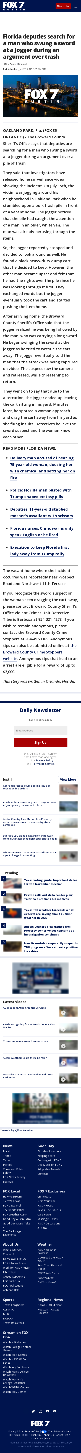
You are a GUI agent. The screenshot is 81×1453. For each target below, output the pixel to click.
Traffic (7, 1155)
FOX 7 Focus (45, 1205)
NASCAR (8, 1318)
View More (68, 779)
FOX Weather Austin (15, 1214)
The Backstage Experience (12, 1233)
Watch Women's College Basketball (14, 1381)
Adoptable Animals (48, 1169)
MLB (6, 1314)
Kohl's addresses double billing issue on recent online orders (26, 787)
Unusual (22, 64)
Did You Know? (46, 1282)
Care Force (44, 1214)
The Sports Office (13, 1210)
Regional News (50, 1299)
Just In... (9, 779)
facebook (26, 1411)
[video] (68, 1011)
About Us (11, 1244)
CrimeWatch (44, 1196)
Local (6, 1151)
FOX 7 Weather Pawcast (46, 1251)
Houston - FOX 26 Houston (48, 1311)
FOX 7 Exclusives (51, 1191)
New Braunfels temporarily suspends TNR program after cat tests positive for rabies (51, 947)
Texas (6, 1160)
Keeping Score (46, 1155)
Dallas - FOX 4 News (50, 1305)
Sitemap (8, 1181)
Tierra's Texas (11, 1201)
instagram (40, 1411)
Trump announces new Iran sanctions (25, 1041)
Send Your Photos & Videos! (49, 1267)
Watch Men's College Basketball (16, 1373)
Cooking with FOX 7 (49, 1160)
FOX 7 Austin (9, 64)
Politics (7, 1164)
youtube (48, 1411)
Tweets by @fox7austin (16, 1130)
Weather (44, 1244)
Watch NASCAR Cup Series (15, 1360)
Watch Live (63, 6)
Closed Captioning (14, 1276)
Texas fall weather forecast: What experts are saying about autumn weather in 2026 (49, 914)
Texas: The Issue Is (49, 1210)
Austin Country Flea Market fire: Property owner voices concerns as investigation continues (27, 821)
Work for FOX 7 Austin (16, 1267)
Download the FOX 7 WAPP (50, 1259)
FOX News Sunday (14, 1177)
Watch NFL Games (14, 1342)
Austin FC (9, 1309)
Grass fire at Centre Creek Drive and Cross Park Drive (28, 1076)
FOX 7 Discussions (48, 1223)
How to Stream (12, 1196)
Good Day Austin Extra (17, 1219)
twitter (33, 1411)
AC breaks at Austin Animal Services (24, 1007)
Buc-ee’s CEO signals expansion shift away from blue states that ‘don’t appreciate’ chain (30, 837)
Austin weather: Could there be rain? (25, 1057)
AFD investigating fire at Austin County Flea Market (29, 1026)
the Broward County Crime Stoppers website (39, 652)
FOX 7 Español (12, 1205)
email (55, 1411)
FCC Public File (12, 1281)
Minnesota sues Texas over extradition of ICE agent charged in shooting (30, 854)
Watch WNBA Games (16, 1387)
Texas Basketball (13, 1323)
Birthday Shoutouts (49, 1151)
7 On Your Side (46, 1201)
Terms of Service (43, 763)
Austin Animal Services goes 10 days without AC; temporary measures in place (29, 804)
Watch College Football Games (17, 1348)
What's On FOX (12, 1249)
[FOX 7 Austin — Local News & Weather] (14, 5)
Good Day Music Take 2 (16, 1225)
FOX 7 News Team (14, 1263)
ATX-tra (42, 1228)
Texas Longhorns (13, 1305)
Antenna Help (11, 1290)
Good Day (45, 1146)
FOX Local (11, 1191)
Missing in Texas (47, 1219)
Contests (42, 1173)
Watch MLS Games (14, 1392)
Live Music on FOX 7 (49, 1164)
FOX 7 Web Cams (48, 1273)
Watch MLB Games (15, 1354)
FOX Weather (45, 1277)
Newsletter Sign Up (14, 1258)
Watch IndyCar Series (16, 1367)
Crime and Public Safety (13, 1170)
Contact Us (10, 1254)
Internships (9, 1272)
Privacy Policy (44, 760)
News (7, 1146)
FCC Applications (13, 1285)
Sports (8, 1299)
